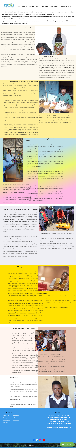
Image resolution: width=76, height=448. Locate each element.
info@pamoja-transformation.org (60, 427)
